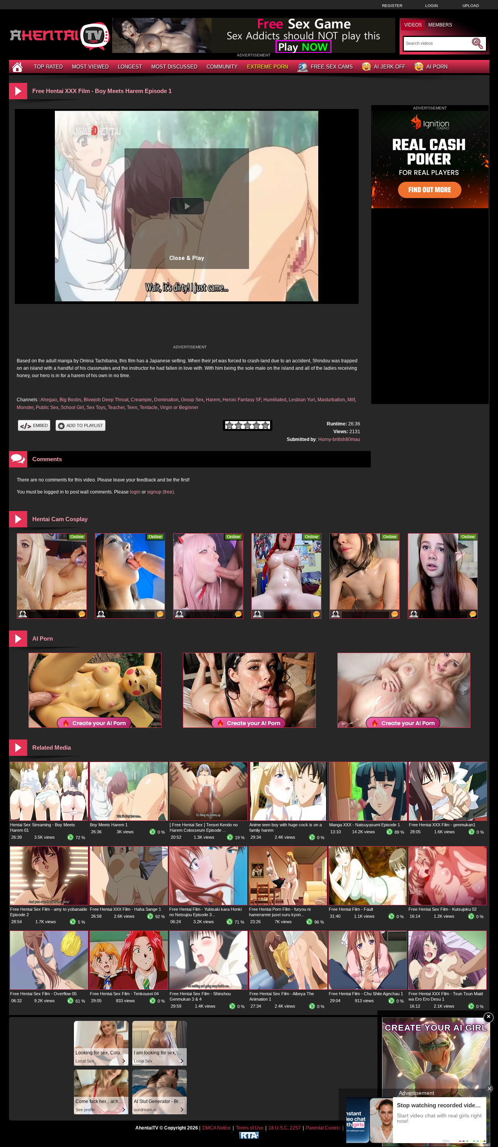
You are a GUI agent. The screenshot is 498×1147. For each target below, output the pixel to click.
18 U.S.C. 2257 (284, 1128)
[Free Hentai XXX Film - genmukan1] (448, 819)
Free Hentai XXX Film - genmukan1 (442, 824)
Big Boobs (70, 399)
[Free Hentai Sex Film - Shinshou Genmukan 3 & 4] (208, 988)
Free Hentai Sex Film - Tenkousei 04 (124, 993)
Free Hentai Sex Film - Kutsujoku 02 (443, 909)
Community (222, 67)
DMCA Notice (216, 1128)
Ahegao (48, 399)
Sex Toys (95, 407)
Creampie (141, 399)
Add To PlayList (85, 425)
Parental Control (323, 1128)
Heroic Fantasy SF (242, 399)
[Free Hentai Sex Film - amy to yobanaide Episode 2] (49, 903)
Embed (40, 425)
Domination (166, 399)
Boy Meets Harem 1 (109, 824)
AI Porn (436, 67)
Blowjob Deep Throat (106, 399)
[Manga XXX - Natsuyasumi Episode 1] (368, 819)
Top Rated (48, 67)
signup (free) (160, 492)
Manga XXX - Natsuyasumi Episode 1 (364, 824)
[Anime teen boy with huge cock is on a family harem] (288, 819)
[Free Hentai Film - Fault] (368, 903)
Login (431, 6)
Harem (213, 399)
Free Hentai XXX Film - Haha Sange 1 (125, 909)
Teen (132, 407)
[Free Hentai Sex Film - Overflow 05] (49, 988)
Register (392, 6)
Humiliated (274, 399)
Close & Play (186, 258)
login (135, 492)
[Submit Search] (477, 43)
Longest (130, 67)
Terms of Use (249, 1128)
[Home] (18, 66)
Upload (471, 6)
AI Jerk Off (389, 67)
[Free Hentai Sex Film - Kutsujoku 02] (447, 903)
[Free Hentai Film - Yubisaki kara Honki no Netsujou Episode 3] (208, 903)
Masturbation (331, 399)
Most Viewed (90, 67)
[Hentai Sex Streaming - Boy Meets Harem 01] (49, 819)
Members (440, 25)
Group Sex (192, 399)
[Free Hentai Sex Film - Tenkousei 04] (129, 988)
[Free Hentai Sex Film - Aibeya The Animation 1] (288, 988)
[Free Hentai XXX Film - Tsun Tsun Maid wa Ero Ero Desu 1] (447, 988)
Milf (351, 399)
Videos (413, 25)
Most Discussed (174, 67)
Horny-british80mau (339, 439)
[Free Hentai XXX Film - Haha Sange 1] (129, 903)
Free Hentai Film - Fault (351, 909)
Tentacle (149, 407)
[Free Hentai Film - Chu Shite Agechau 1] (368, 988)
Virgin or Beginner (179, 407)
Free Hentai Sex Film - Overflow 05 (43, 993)
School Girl (72, 407)
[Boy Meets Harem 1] (129, 819)
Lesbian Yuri (302, 399)
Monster (25, 407)
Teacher (116, 407)
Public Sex (47, 407)
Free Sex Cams (332, 67)
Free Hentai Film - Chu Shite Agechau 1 (366, 993)
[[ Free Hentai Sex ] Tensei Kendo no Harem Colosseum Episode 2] (208, 819)
